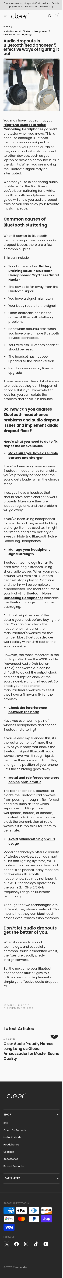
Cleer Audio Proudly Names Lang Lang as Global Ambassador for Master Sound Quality (31, 1092)
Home (7, 26)
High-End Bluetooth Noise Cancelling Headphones (25, 127)
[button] (5, 16)
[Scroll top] (56, 1274)
